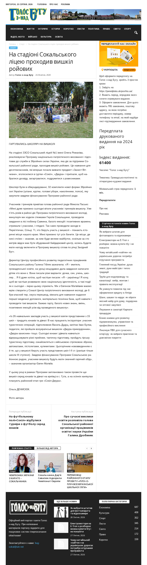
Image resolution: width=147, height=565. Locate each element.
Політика (93, 28)
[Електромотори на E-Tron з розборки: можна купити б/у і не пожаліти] (61, 527)
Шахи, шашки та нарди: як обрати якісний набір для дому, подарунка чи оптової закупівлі (118, 301)
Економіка (17, 28)
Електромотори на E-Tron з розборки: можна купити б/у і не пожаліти (116, 244)
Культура (46, 36)
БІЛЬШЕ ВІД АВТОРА (47, 448)
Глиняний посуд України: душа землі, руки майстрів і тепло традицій (115, 268)
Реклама (65, 4)
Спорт (127, 28)
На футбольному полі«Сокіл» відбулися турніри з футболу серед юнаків (27, 422)
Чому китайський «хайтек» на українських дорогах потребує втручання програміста (115, 256)
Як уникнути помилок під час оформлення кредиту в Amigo (115, 291)
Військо (32, 36)
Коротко (68, 28)
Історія (55, 28)
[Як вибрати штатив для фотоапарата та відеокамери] (61, 512)
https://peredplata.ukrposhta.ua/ (115, 91)
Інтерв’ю (43, 28)
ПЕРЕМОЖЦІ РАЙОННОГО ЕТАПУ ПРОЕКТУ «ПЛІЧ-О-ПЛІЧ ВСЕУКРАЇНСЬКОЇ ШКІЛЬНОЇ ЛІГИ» (80, 481)
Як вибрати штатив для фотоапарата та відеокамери (115, 233)
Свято (116, 28)
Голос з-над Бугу (24, 75)
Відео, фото (18, 36)
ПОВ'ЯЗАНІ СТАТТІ (21, 448)
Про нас (53, 4)
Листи (81, 28)
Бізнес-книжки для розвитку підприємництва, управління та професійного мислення (116, 322)
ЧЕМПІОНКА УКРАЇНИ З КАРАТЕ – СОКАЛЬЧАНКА (21, 478)
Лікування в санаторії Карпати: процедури (116, 311)
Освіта (59, 36)
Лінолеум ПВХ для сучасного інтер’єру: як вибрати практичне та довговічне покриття (118, 334)
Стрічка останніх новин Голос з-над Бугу (118, 225)
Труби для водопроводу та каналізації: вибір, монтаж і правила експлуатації (114, 280)
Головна (42, 4)
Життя (30, 28)
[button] (136, 33)
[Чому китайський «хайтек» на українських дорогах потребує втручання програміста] (61, 544)
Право (106, 28)
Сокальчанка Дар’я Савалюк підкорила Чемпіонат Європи (50, 478)
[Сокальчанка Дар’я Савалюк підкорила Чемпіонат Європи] (51, 462)
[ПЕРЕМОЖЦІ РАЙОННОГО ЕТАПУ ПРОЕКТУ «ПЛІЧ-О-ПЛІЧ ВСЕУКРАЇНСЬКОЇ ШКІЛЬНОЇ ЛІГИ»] (80, 463)
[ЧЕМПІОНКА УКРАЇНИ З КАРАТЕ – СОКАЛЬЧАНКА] (22, 463)
